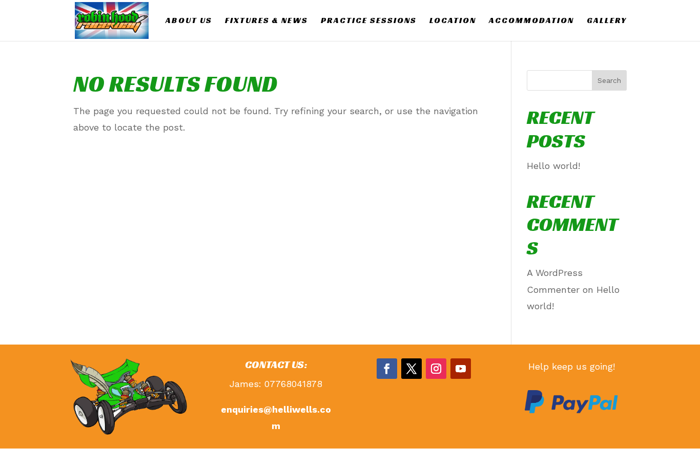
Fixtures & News (266, 21)
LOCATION (452, 21)
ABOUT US (189, 21)
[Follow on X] (411, 368)
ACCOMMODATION (531, 21)
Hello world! (553, 165)
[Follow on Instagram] (436, 368)
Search (609, 80)
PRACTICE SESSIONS (369, 21)
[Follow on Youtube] (460, 368)
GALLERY (607, 21)
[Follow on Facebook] (387, 368)
